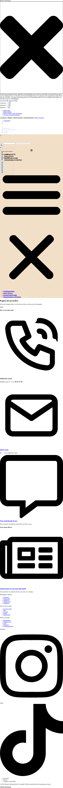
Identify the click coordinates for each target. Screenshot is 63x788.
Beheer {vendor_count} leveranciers (12, 113)
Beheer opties (6, 110)
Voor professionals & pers (8, 521)
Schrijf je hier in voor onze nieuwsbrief (13, 589)
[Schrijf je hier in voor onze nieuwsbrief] (31, 585)
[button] (31, 47)
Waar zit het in (8, 293)
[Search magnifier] (1, 145)
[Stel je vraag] (31, 446)
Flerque (49, 784)
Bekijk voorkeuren (18, 117)
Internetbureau (42, 784)
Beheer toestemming (5, 787)
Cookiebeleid (6, 120)
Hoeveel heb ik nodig (10, 295)
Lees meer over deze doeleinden (11, 115)
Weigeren (10, 117)
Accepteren (3, 117)
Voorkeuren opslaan (28, 117)
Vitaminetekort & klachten (12, 297)
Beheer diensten (7, 112)
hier (3, 453)
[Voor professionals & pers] (31, 517)
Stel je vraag (4, 450)
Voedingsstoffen (8, 291)
